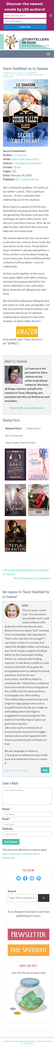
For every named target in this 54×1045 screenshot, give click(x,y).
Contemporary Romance (27, 163)
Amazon (39, 408)
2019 (12, 75)
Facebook (27, 408)
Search (12, 891)
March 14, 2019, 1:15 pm (16, 770)
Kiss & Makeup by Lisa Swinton (31, 578)
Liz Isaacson (20, 155)
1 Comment (31, 73)
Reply (45, 770)
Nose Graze (28, 1043)
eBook (17, 167)
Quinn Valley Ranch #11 (25, 159)
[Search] (43, 898)
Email (6, 819)
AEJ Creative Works (27, 179)
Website (15, 408)
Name (6, 809)
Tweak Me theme (44, 1041)
